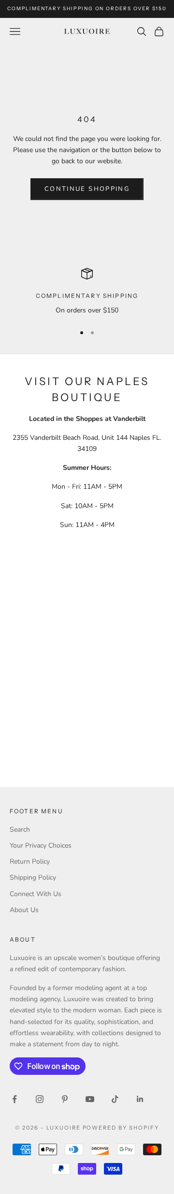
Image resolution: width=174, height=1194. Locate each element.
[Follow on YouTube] (90, 1099)
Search (20, 829)
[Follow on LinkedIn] (140, 1099)
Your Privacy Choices (41, 845)
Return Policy (30, 861)
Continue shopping (87, 189)
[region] (87, 292)
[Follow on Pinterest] (65, 1099)
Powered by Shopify (121, 1127)
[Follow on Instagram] (39, 1099)
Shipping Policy (33, 877)
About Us (24, 910)
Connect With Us (35, 894)
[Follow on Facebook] (14, 1099)
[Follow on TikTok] (115, 1099)
